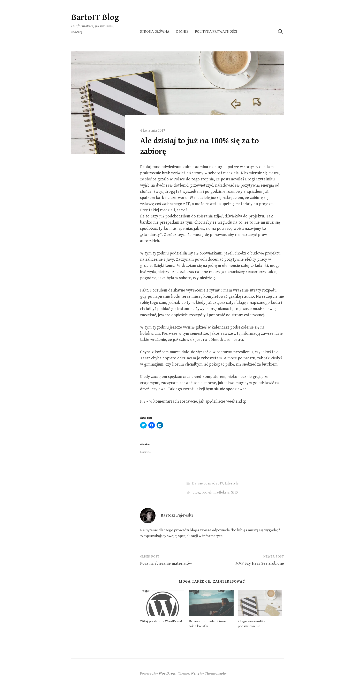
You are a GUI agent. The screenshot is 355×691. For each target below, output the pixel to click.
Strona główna (154, 31)
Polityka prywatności (216, 31)
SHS (234, 492)
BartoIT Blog (95, 17)
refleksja (222, 492)
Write (195, 673)
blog (196, 492)
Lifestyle (232, 483)
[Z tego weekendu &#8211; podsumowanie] (260, 603)
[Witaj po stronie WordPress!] (162, 603)
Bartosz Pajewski (177, 515)
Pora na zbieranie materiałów (166, 563)
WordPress (167, 673)
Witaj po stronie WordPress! (161, 621)
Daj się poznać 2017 (207, 483)
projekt (208, 492)
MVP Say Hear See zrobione (259, 563)
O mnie (182, 31)
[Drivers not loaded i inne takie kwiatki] (211, 603)
